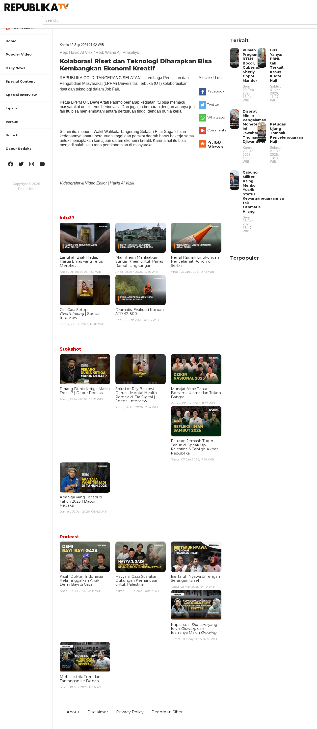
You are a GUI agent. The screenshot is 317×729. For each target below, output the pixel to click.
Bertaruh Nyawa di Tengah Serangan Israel (195, 578)
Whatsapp (215, 117)
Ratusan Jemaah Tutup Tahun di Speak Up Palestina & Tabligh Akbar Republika (194, 447)
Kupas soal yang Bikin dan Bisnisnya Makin (194, 628)
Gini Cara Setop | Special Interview (80, 313)
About (73, 711)
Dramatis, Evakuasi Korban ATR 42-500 (139, 311)
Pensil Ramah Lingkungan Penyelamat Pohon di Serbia (195, 261)
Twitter (213, 104)
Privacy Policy (130, 711)
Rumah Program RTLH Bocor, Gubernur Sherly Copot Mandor (252, 75)
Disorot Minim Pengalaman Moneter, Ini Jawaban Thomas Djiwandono (254, 136)
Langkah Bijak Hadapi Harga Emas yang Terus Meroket (81, 261)
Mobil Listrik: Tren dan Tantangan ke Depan (80, 678)
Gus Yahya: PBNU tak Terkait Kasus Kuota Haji (277, 75)
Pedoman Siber (167, 711)
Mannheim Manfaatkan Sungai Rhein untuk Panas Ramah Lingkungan (139, 261)
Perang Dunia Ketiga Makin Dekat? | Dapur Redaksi (85, 391)
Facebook (215, 91)
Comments (215, 130)
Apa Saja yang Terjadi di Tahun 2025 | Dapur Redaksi (81, 501)
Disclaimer (97, 711)
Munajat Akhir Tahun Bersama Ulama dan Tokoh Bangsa (196, 393)
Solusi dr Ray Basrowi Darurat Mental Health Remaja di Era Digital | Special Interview (136, 395)
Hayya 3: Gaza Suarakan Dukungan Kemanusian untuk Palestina (136, 580)
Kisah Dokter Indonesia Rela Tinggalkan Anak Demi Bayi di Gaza (81, 580)
